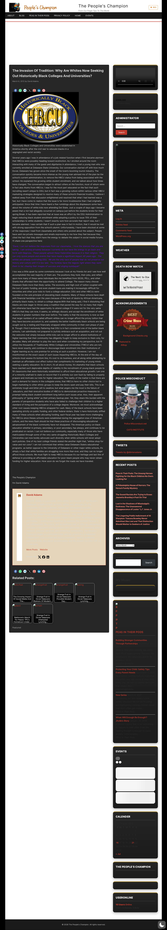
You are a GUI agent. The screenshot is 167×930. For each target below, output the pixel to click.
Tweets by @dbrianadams (129, 452)
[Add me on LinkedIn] (47, 557)
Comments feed (124, 230)
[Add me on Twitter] (39, 557)
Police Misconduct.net (135, 423)
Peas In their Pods (129, 632)
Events (89, 15)
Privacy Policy (62, 15)
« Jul (118, 854)
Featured (16, 627)
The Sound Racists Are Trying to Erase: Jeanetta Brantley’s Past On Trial (134, 496)
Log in (119, 218)
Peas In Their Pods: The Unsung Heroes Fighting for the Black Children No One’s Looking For (134, 476)
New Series (121, 695)
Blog (22, 15)
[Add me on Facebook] (43, 557)
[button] (162, 925)
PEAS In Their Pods (39, 15)
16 (117, 842)
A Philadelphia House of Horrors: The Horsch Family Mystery (133, 486)
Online (124, 904)
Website (44, 549)
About (11, 15)
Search (148, 562)
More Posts (32, 549)
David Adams (33, 81)
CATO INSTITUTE (135, 429)
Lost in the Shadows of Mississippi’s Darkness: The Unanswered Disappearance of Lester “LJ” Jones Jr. (134, 506)
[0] (2, 234)
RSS (154, 7)
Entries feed (122, 224)
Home (78, 15)
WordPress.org (123, 236)
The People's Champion (103, 5)
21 (133, 842)
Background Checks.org (135, 335)
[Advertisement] (83, 41)
